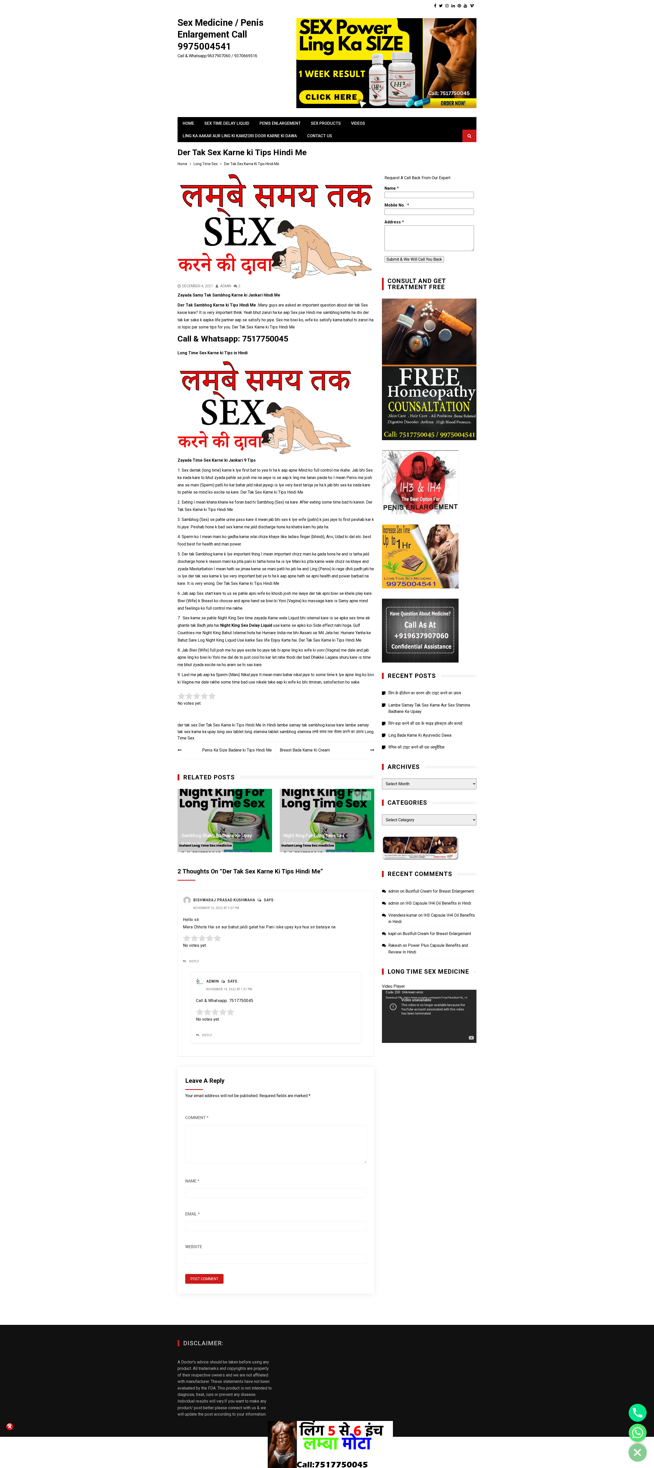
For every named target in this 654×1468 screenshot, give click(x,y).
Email (192, 1214)
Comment (196, 1117)
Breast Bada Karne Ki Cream (305, 750)
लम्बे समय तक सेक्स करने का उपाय (338, 731)
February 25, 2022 (301, 843)
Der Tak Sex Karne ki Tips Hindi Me (229, 725)
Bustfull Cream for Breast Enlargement (439, 891)
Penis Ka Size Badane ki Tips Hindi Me (237, 750)
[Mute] (461, 1037)
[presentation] (356, 795)
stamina (304, 731)
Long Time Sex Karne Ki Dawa (314, 835)
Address (392, 222)
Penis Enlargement (280, 123)
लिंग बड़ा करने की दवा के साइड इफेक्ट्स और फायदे (425, 723)
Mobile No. (395, 205)
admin (225, 286)
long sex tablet (230, 731)
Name (192, 1181)
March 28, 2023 (197, 843)
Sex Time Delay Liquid (226, 123)
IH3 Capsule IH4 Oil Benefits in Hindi (438, 903)
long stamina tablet (261, 731)
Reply (194, 961)
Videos (358, 123)
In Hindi (269, 725)
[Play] (388, 1037)
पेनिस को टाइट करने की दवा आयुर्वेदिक (416, 747)
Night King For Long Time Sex (211, 835)
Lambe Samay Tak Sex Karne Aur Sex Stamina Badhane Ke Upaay (429, 708)
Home (188, 123)
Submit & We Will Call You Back (414, 259)
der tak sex (187, 725)
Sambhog (203, 554)
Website (193, 1246)
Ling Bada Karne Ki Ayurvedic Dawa (419, 735)
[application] (429, 1016)
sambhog (287, 731)
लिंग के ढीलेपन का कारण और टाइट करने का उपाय (424, 693)
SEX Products (326, 123)
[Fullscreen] (469, 1037)
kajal (392, 933)
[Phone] (638, 1413)
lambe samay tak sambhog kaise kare (310, 725)
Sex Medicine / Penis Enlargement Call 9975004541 (220, 34)
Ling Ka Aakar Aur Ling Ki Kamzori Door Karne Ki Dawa (240, 135)
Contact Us (319, 135)
